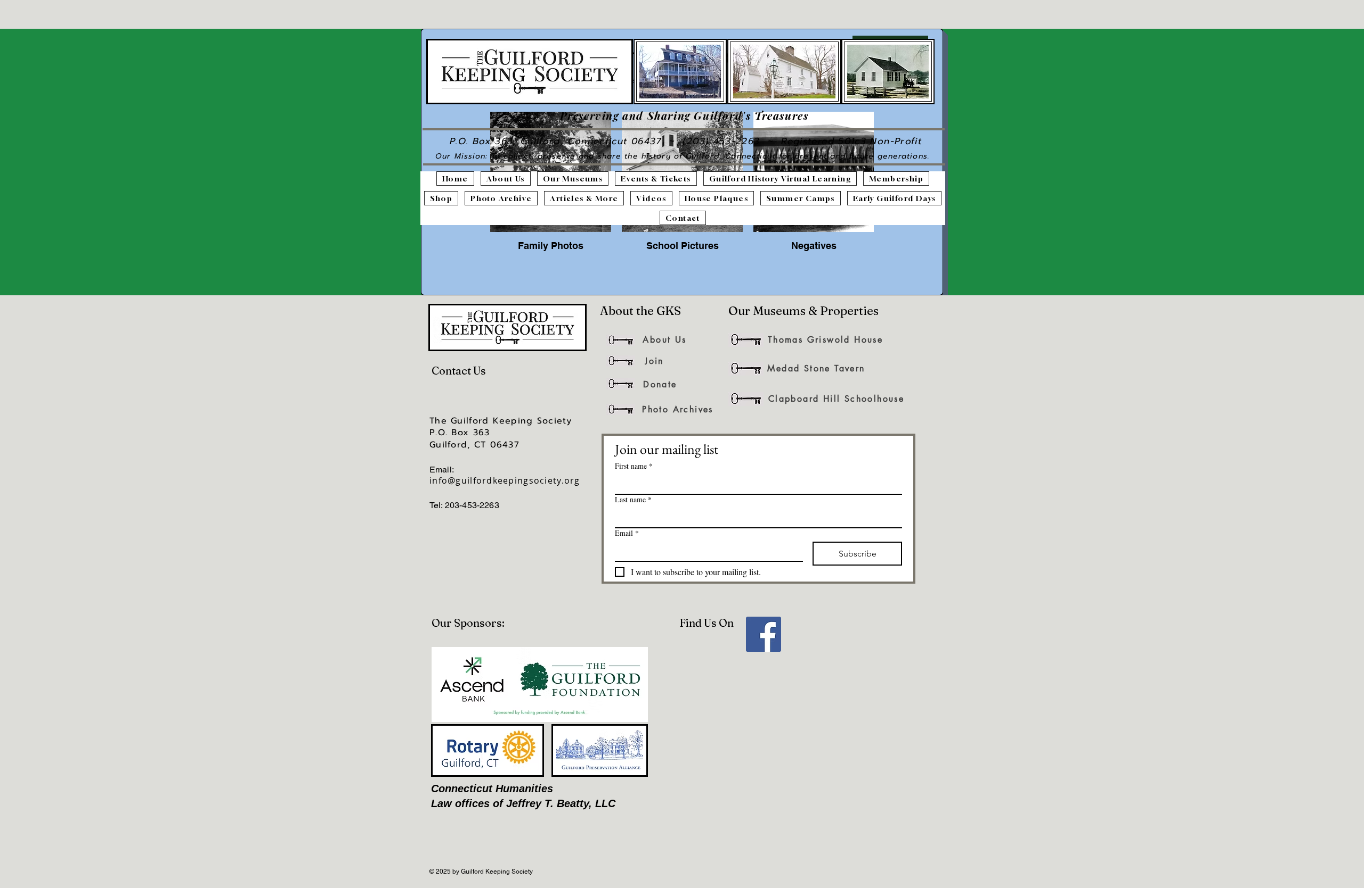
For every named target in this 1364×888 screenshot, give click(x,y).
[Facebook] (763, 634)
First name (634, 465)
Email (627, 532)
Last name (633, 499)
